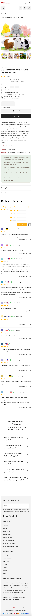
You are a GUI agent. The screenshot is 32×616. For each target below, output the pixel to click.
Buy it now (16, 116)
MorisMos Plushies (21, 610)
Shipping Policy (7, 534)
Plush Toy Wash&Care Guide (10, 546)
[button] (4, 56)
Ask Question (6, 90)
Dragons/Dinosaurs (8, 556)
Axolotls (5, 567)
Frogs (4, 573)
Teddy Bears (6, 562)
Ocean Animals (7, 559)
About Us (5, 525)
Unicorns (5, 564)
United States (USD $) (19, 607)
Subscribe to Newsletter (11, 500)
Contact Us (6, 528)
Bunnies (5, 570)
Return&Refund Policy (9, 540)
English (8, 607)
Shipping (12, 81)
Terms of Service (7, 537)
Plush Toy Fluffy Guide (9, 543)
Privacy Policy (6, 531)
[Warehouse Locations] (29, 8)
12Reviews (4, 211)
